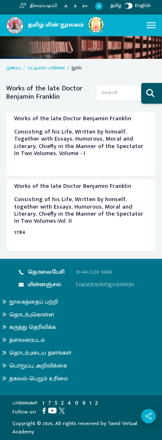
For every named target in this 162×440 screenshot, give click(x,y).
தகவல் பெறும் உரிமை (38, 378)
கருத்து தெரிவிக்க (32, 327)
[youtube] (53, 410)
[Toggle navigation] (151, 25)
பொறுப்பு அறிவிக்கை (38, 365)
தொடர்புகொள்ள (31, 314)
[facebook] (45, 410)
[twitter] (63, 410)
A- (66, 6)
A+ (85, 6)
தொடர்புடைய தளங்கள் (40, 352)
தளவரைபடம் (27, 339)
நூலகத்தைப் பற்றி (33, 301)
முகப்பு (13, 67)
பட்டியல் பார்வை (46, 67)
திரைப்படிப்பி (43, 6)
